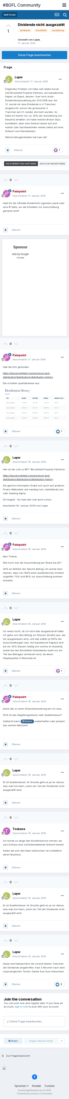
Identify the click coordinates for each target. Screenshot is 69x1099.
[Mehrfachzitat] (7, 150)
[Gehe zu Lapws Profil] (9, 79)
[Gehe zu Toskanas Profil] (6, 831)
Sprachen (21, 1085)
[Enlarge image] (34, 403)
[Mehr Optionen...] (60, 79)
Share (14, 1040)
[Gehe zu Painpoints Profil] (6, 193)
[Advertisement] (34, 298)
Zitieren (18, 150)
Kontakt (36, 1085)
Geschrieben (31, 81)
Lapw (36, 39)
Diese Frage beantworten (34, 55)
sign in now (21, 1006)
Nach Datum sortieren (52, 164)
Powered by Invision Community (34, 1093)
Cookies (50, 1085)
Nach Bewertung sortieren (21, 164)
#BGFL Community (22, 5)
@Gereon (27, 721)
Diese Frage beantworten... (26, 1021)
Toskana (19, 829)
